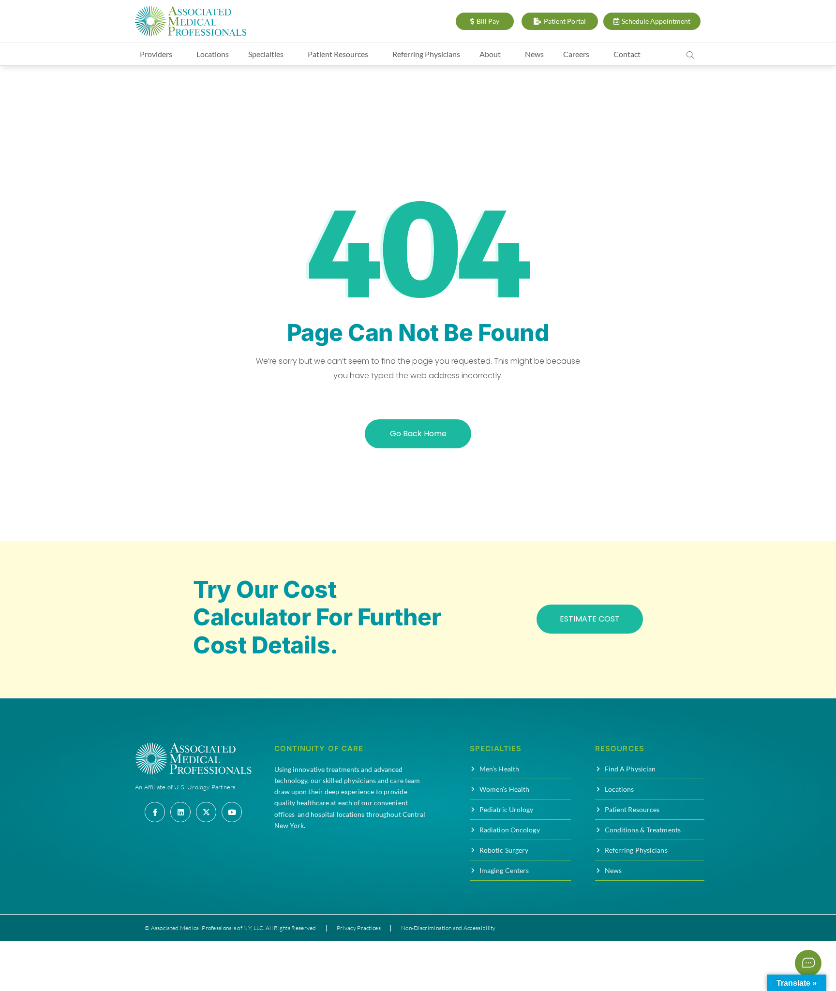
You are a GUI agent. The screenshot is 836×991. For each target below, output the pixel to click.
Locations (212, 54)
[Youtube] (232, 812)
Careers (576, 54)
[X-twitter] (206, 812)
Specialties (266, 54)
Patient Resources (338, 54)
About (490, 54)
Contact (627, 54)
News (534, 54)
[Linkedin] (180, 812)
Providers (156, 54)
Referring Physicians (426, 54)
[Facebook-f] (155, 812)
